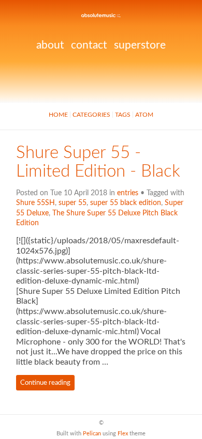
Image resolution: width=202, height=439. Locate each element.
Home (58, 115)
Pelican (92, 433)
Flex (123, 433)
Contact (89, 45)
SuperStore (140, 45)
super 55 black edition (125, 203)
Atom (144, 115)
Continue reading (45, 382)
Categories (91, 115)
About (50, 45)
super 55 (72, 203)
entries (127, 193)
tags (123, 115)
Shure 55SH (35, 203)
